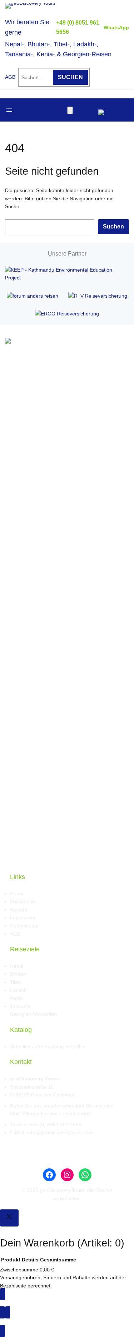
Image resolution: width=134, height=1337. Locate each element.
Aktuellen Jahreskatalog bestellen (48, 1046)
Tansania (20, 1006)
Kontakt (18, 909)
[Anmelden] (41, 110)
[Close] (9, 1218)
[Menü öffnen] (9, 110)
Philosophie (23, 901)
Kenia (16, 998)
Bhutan (18, 974)
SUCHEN (70, 77)
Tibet (15, 982)
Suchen (113, 226)
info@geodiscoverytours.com (60, 1132)
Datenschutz (24, 926)
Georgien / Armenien (33, 1014)
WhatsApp (116, 27)
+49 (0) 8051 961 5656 (55, 1124)
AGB (10, 77)
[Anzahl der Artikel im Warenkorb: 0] (70, 110)
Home (17, 893)
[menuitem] (110, 110)
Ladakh (18, 990)
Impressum (22, 917)
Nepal (16, 966)
